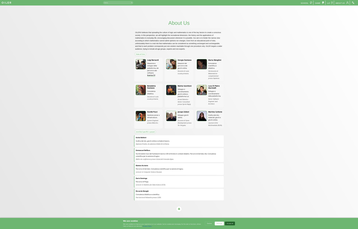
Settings (219, 223)
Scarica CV (151, 75)
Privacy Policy (147, 226)
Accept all (230, 223)
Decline (209, 223)
